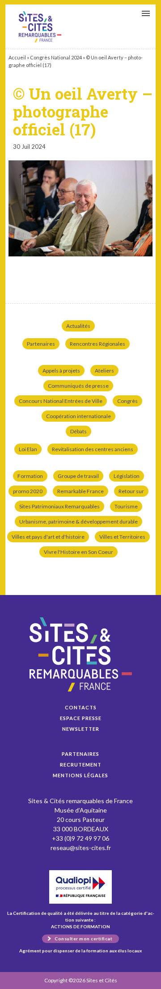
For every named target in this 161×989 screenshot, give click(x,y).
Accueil (17, 57)
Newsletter (80, 729)
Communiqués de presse (78, 385)
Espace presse (81, 718)
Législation (127, 476)
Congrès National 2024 (56, 57)
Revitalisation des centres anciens (92, 449)
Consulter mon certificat (83, 938)
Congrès (127, 401)
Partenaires (41, 343)
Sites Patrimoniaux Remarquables (59, 506)
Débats (78, 431)
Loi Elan (28, 449)
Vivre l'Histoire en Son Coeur (78, 552)
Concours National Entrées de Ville (60, 401)
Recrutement (81, 764)
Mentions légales (80, 775)
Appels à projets (61, 370)
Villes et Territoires (122, 536)
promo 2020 (27, 491)
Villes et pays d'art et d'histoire (48, 536)
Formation (30, 476)
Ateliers (104, 370)
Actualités (78, 326)
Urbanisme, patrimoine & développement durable (78, 521)
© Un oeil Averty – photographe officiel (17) (40, 26)
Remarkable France (80, 491)
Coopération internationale (78, 416)
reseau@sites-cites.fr (81, 847)
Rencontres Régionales (97, 343)
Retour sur (131, 491)
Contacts (81, 707)
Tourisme (126, 506)
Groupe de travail (78, 476)
